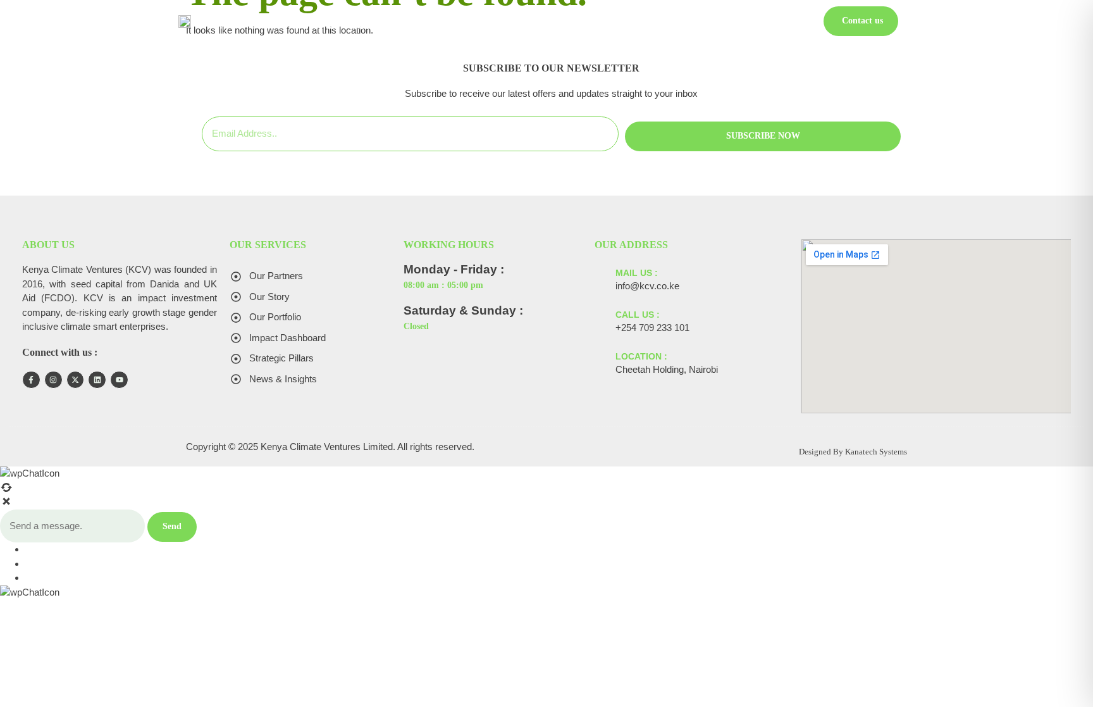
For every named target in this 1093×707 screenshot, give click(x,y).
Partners (736, 25)
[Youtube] (119, 380)
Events (688, 25)
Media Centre (554, 25)
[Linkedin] (97, 380)
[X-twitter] (75, 380)
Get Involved (630, 25)
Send (172, 526)
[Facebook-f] (31, 380)
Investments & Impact (455, 25)
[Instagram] (53, 380)
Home (320, 25)
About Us (368, 25)
